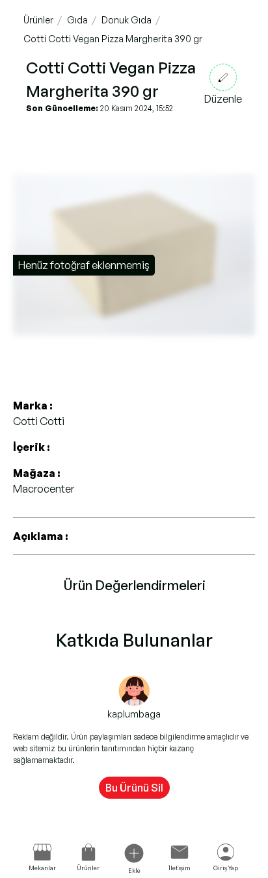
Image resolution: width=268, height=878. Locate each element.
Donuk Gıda (126, 19)
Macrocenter (43, 488)
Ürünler (38, 19)
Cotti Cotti (38, 421)
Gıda (77, 19)
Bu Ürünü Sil (134, 787)
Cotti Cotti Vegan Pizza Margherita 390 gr (112, 38)
